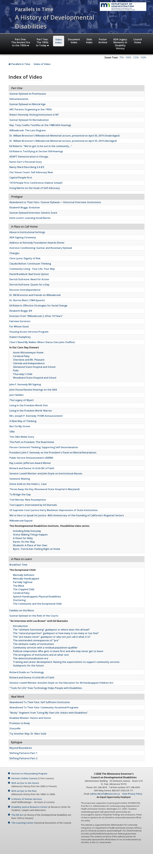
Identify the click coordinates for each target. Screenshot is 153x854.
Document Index (74, 41)
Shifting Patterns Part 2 (23, 758)
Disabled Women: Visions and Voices (30, 718)
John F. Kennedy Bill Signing (25, 384)
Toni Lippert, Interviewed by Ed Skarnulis (33, 505)
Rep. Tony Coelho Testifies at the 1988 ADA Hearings (40, 125)
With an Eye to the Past (24, 790)
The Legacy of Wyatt (21, 400)
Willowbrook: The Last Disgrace (27, 130)
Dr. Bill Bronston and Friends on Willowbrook (35, 295)
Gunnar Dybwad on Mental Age (27, 104)
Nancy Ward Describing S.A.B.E (26, 167)
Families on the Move (21, 610)
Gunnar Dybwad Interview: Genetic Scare (33, 212)
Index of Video (42, 64)
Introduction (20, 626)
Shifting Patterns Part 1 (23, 753)
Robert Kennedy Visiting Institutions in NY (34, 114)
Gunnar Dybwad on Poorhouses (27, 93)
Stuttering (19, 600)
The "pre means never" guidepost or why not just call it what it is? (51, 636)
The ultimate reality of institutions (33, 644)
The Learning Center (22, 822)
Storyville (14, 728)
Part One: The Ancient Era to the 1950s (20, 42)
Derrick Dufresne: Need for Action (29, 279)
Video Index (58, 41)
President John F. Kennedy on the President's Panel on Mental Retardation (52, 452)
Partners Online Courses (24, 778)
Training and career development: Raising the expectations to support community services (66, 662)
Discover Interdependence (24, 289)
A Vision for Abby (23, 538)
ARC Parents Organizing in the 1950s (30, 109)
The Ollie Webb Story (21, 436)
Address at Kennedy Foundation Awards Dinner (37, 242)
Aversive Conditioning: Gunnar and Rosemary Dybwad (40, 248)
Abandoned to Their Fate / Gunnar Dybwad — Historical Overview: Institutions (55, 202)
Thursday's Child (22, 374)
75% (121, 57)
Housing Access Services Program (28, 331)
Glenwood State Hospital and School (34, 367)
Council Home (137, 41)
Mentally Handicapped (26, 578)
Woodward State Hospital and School (34, 377)
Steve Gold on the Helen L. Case (28, 484)
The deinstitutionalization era (30, 658)
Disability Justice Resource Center (29, 806)
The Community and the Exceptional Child (37, 603)
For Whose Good (19, 326)
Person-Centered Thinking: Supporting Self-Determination (43, 447)
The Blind (18, 585)
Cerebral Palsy (21, 356)
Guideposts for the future (28, 665)
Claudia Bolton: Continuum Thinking (30, 263)
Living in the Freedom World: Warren (30, 410)
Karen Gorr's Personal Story (25, 161)
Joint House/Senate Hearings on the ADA (33, 389)
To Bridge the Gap (20, 494)
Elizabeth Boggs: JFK (20, 310)
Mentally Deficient (23, 575)
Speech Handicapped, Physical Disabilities (37, 596)
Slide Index (89, 41)
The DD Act (17, 814)
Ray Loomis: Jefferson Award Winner (30, 463)
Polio (16, 370)
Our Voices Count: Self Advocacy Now (31, 172)
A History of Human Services (26, 799)
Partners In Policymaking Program (29, 773)
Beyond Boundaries (20, 748)
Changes (14, 253)
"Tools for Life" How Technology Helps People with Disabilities (45, 688)
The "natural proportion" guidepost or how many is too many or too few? (56, 633)
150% (143, 57)
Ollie (12, 431)
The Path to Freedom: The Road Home (31, 442)
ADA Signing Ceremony (22, 237)
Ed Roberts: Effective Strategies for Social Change (38, 305)
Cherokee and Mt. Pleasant (29, 359)
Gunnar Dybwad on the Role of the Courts (33, 615)
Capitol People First (20, 177)
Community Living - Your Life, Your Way (32, 268)
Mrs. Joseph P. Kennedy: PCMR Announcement (36, 415)
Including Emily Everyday (27, 531)
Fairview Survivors (19, 321)
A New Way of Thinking (22, 421)
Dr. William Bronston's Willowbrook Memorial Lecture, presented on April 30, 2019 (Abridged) (63, 141)
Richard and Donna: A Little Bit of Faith (31, 468)
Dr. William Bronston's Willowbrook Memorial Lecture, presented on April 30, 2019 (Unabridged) (64, 135)
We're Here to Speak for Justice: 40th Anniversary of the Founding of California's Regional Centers (66, 515)
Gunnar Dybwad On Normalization (29, 120)
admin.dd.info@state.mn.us (105, 793)
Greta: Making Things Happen (30, 534)
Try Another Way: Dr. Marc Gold (27, 733)
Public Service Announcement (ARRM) (31, 457)
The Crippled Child (23, 589)
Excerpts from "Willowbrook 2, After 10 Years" (36, 316)
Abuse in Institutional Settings (27, 232)
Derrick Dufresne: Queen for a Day (29, 284)
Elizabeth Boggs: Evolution (24, 207)
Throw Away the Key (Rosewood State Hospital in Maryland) (44, 489)
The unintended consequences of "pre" (36, 640)
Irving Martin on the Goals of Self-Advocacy (34, 188)
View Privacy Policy (132, 793)
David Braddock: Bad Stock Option (29, 274)
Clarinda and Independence (29, 363)
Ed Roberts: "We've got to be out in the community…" (40, 146)
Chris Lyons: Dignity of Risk (24, 258)
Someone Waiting (19, 478)
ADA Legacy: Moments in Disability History (120, 44)
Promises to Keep (19, 723)
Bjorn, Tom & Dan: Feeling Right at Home (36, 549)
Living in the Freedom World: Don (28, 405)
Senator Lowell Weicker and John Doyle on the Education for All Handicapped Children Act (61, 682)
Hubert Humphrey (20, 337)
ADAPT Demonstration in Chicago (28, 156)
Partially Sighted (22, 582)
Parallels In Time (20, 64)
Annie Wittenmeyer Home (28, 352)
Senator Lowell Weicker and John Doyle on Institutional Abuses (45, 473)
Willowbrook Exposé (21, 520)
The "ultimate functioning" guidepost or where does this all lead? (51, 629)
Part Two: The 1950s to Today (42, 42)
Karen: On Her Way (24, 541)
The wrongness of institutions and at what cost (41, 654)
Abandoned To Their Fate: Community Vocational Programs (43, 707)
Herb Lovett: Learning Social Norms (30, 218)
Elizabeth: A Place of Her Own (30, 545)
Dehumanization (18, 99)
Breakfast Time (18, 564)
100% (128, 57)
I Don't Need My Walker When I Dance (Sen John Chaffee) (42, 342)
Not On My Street (19, 426)
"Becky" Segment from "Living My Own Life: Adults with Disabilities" (48, 712)
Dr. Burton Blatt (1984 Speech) (27, 300)
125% (136, 57)
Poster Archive (102, 41)
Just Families (16, 395)
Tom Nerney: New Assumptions (27, 499)
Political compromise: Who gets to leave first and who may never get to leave (58, 651)
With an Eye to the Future (25, 783)
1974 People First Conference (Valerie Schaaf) (35, 182)
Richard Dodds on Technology (26, 672)
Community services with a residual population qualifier (45, 647)
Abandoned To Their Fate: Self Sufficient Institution (39, 702)
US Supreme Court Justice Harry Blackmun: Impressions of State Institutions (53, 510)
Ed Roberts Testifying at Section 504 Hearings (36, 151)
